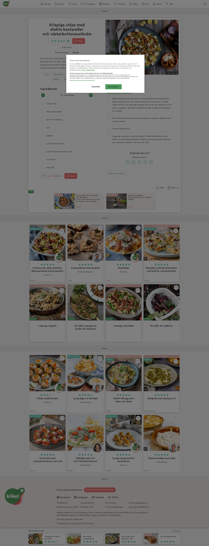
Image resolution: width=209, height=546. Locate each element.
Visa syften (96, 86)
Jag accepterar (113, 86)
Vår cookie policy (88, 70)
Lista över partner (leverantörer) (82, 80)
